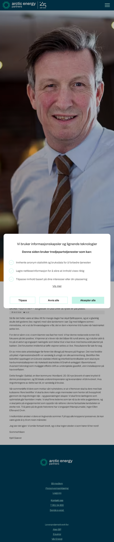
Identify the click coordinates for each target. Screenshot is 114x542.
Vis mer (57, 286)
